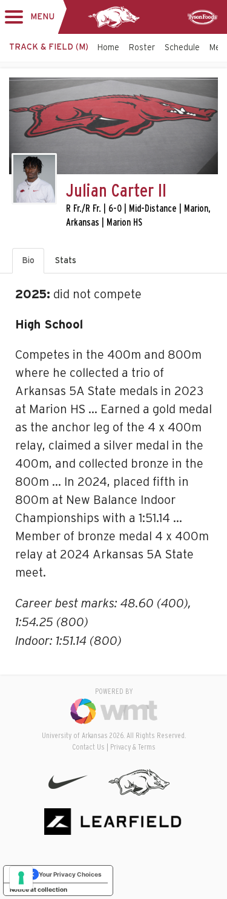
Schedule (182, 48)
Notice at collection (38, 889)
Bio (28, 261)
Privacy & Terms (133, 747)
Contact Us (88, 747)
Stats (65, 261)
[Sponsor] (203, 17)
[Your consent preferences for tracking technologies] (21, 877)
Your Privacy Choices (70, 874)
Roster (142, 48)
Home (108, 48)
